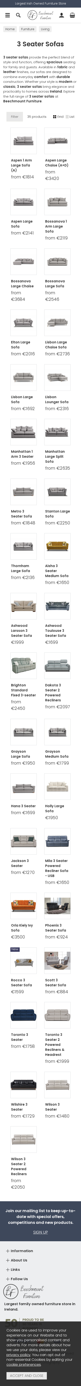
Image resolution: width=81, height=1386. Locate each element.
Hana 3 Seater (23, 806)
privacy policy (18, 1354)
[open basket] (72, 15)
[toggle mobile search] (18, 15)
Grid (60, 116)
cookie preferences (23, 1364)
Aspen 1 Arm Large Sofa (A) (21, 165)
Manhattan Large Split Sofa (55, 456)
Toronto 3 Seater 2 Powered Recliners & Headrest (54, 1044)
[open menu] (7, 15)
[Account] (61, 15)
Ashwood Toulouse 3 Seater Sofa (55, 630)
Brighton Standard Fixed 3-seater (23, 690)
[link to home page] (41, 15)
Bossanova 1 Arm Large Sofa (56, 226)
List (72, 116)
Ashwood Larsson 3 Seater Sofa (21, 630)
